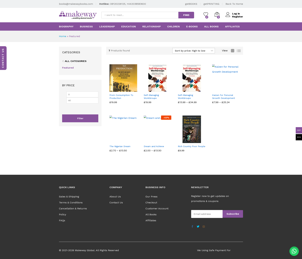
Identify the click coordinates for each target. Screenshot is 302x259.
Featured (68, 67)
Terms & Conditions (71, 202)
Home (62, 36)
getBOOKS (191, 3)
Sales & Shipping (69, 196)
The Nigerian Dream (119, 146)
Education (128, 26)
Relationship (151, 26)
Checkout (151, 202)
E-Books (192, 26)
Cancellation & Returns (73, 208)
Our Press (151, 196)
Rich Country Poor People (191, 146)
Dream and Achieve (154, 146)
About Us (115, 196)
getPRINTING (211, 3)
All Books (151, 214)
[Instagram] (204, 226)
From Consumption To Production (121, 96)
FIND (186, 15)
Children (173, 26)
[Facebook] (192, 226)
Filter (80, 118)
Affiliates (232, 26)
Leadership (107, 26)
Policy (62, 214)
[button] (294, 251)
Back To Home (234, 3)
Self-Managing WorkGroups (151, 96)
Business (86, 26)
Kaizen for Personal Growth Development (223, 96)
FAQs (62, 220)
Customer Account (156, 208)
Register (237, 16)
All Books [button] (211, 26)
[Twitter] (198, 226)
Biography (66, 26)
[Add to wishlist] (126, 90)
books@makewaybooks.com (76, 3)
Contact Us (116, 202)
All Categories (76, 61)
